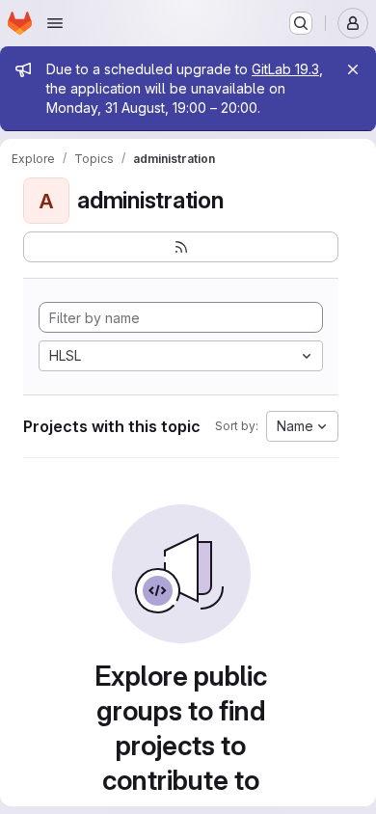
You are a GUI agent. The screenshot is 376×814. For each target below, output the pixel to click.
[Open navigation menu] (55, 23)
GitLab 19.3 (285, 69)
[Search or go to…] (300, 23)
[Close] (352, 69)
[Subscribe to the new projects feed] (180, 246)
